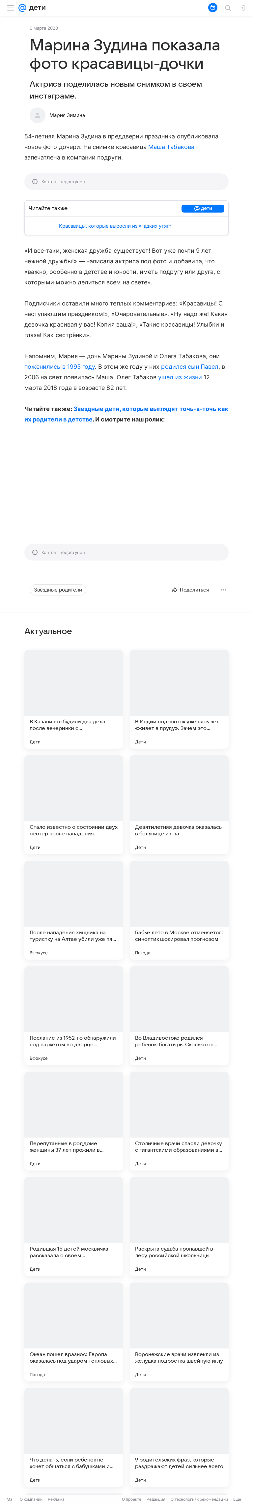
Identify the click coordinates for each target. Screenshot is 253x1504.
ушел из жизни (180, 377)
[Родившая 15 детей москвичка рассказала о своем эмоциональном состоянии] (73, 1226)
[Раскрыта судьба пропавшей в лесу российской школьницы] (179, 1226)
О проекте (131, 1499)
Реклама (56, 1499)
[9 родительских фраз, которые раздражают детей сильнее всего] (179, 1437)
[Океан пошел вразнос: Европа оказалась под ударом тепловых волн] (73, 1332)
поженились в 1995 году (59, 366)
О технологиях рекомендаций (199, 1499)
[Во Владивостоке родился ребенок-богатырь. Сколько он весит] (179, 1015)
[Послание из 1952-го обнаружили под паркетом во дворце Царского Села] (73, 1015)
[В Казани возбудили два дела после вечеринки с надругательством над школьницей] (73, 699)
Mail (10, 1499)
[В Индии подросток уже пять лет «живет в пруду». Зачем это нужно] (179, 699)
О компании (31, 1499)
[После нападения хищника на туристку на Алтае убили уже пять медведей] (73, 910)
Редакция (156, 1499)
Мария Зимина (67, 115)
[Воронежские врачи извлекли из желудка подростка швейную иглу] (179, 1332)
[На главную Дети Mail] (35, 8)
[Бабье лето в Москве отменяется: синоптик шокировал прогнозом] (179, 910)
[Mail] (22, 8)
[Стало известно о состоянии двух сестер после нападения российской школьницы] (73, 804)
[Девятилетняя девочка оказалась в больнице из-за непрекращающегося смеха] (179, 804)
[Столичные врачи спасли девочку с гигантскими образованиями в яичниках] (179, 1121)
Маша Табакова (171, 146)
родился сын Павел (189, 366)
